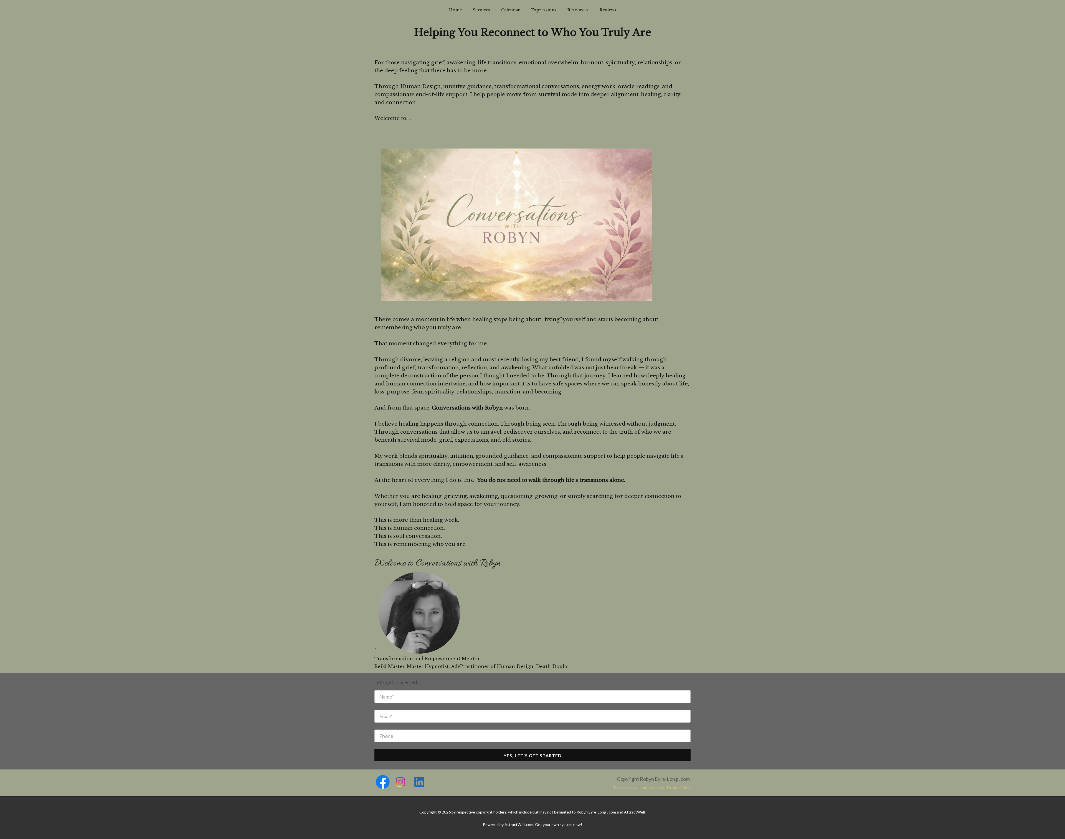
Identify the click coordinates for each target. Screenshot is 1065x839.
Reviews (608, 9)
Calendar (510, 9)
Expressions (543, 9)
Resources (578, 9)
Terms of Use (652, 787)
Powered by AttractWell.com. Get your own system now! (532, 824)
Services (481, 9)
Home (455, 9)
